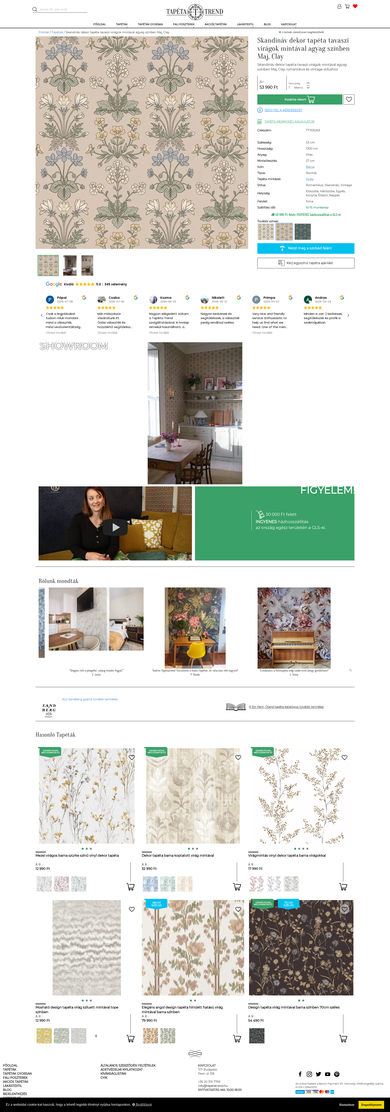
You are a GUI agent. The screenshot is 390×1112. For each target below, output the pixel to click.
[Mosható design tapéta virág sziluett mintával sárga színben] (44, 1035)
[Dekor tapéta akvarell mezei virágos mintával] (61, 884)
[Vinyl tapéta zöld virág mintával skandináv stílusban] (291, 884)
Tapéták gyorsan (17, 1073)
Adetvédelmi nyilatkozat (122, 1069)
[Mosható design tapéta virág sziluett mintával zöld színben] (61, 1035)
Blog (7, 1090)
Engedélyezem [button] (371, 1104)
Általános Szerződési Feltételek (128, 1065)
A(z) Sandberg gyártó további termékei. (90, 699)
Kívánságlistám (113, 1073)
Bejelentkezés (15, 1094)
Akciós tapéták (15, 1082)
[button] (348, 315)
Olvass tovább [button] (56, 333)
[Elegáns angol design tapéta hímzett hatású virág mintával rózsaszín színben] (150, 1035)
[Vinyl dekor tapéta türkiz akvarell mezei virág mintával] (44, 884)
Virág (310, 179)
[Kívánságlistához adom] (348, 99)
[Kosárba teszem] (130, 887)
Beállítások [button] (143, 1104)
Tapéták (57, 32)
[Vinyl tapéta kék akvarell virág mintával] (78, 884)
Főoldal (44, 32)
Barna (310, 167)
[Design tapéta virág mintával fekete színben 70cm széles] (256, 1035)
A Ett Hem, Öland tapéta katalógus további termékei (286, 707)
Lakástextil (12, 1086)
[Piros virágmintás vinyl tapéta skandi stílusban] (256, 884)
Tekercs (298, 87)
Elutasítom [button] (346, 1104)
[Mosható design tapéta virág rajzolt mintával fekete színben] (96, 1035)
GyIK (104, 1078)
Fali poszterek (15, 1078)
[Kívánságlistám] (355, 6)
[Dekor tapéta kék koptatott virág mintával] (150, 884)
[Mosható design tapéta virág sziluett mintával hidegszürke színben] (78, 1035)
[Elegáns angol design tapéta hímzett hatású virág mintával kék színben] (167, 1035)
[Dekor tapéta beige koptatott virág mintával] (185, 884)
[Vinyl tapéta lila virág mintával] (274, 884)
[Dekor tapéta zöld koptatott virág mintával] (167, 884)
